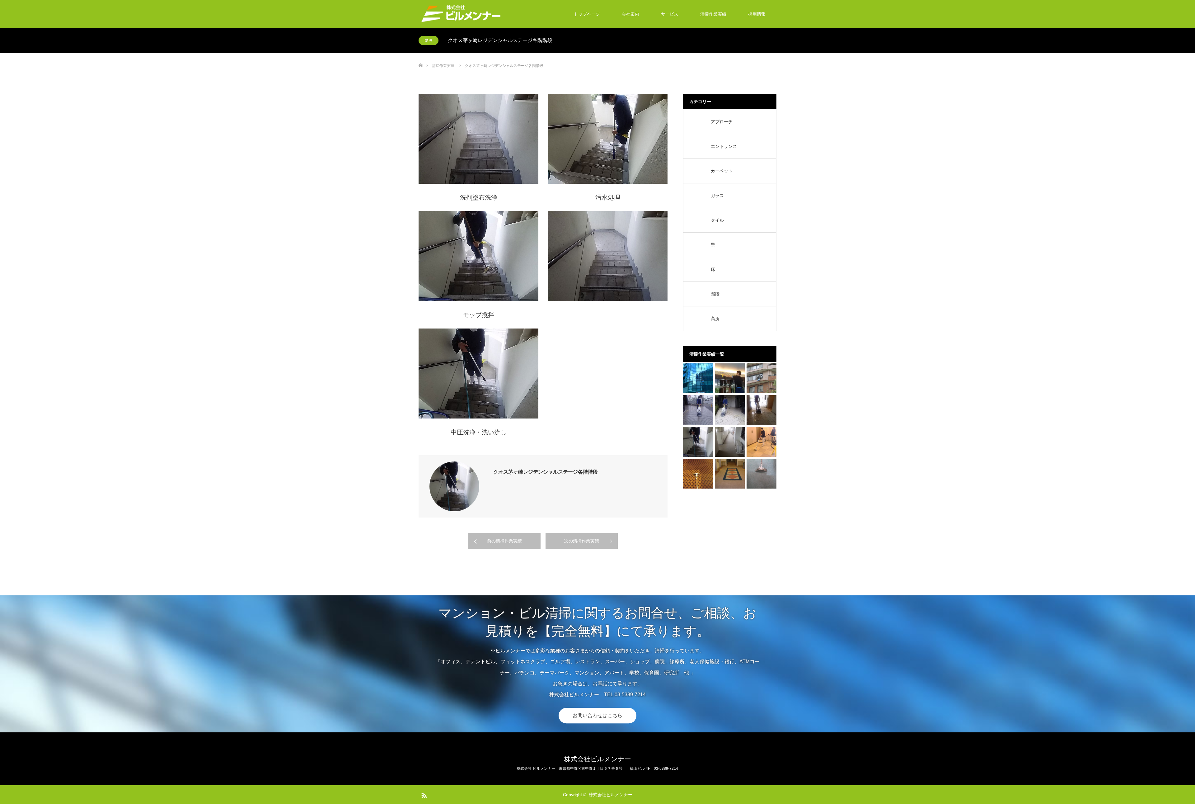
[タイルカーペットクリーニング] (761, 474)
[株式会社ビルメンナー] (460, 14)
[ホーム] (421, 55)
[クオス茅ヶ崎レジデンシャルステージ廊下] (730, 442)
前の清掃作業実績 (504, 540)
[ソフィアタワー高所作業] (761, 378)
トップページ (587, 14)
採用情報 (757, 14)
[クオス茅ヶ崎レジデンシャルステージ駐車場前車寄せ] (698, 410)
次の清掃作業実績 (581, 540)
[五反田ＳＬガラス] (698, 378)
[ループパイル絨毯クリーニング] (730, 474)
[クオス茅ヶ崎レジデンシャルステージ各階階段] (698, 442)
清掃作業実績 (713, 14)
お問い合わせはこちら (597, 715)
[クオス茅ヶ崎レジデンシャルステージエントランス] (761, 410)
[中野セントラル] (730, 378)
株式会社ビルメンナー (597, 759)
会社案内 (630, 14)
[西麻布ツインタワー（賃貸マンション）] (761, 442)
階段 (428, 40)
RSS (423, 794)
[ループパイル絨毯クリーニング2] (698, 474)
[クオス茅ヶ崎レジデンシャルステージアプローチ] (730, 410)
